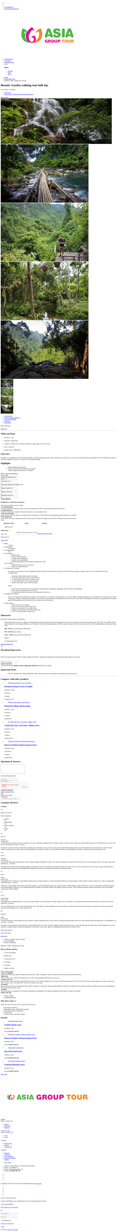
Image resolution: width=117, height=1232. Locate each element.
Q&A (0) (7, 421)
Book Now (4, 429)
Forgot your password (7, 1223)
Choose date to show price (44, 533)
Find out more (37, 1183)
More (5, 64)
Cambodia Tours (9, 62)
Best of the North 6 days (13, 1051)
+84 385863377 (9, 7)
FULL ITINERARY (10, 419)
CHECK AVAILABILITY (12, 418)
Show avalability (5, 499)
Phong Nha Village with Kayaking (17, 706)
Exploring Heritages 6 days (14, 1064)
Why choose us (8, 1156)
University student (6, 484)
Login (2, 1226)
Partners (6, 1159)
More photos (4, 97)
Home (6, 77)
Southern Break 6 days (13, 1025)
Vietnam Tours (8, 59)
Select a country (5, 1121)
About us (7, 1153)
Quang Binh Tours (9, 79)
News (9, 72)
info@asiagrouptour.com (11, 9)
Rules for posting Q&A (7, 792)
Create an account (12, 1229)
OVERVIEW (8, 416)
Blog (9, 74)
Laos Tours (7, 60)
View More (4, 1074)
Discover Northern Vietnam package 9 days (20, 745)
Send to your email (6, 663)
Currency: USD (5, 1130)
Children (3, 488)
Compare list (8, 1147)
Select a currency (6, 1132)
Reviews (10, 71)
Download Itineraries (7, 644)
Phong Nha (7, 92)
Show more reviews (6, 930)
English (3, 1119)
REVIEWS (7, 423)
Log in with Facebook (7, 1204)
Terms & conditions (10, 1158)
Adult (2, 481)
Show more (4, 540)
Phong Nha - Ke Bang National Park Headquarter (18, 94)
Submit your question (7, 790)
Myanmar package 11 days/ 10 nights (18, 686)
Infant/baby (4, 495)
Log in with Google (12, 1207)
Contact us (7, 1154)
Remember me (7, 1220)
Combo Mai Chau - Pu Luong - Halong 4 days (21, 725)
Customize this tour (10, 997)
